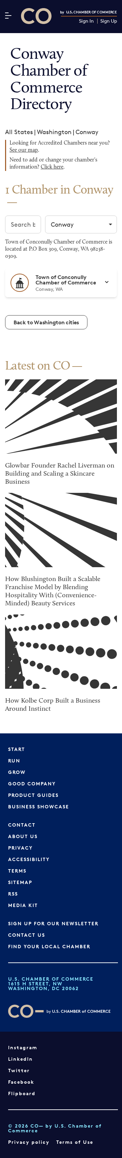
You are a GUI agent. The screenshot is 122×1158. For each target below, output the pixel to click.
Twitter (19, 1070)
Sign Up (108, 21)
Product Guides (33, 795)
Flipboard (22, 1093)
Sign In (86, 21)
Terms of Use (74, 1142)
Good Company (32, 783)
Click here (52, 167)
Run (14, 760)
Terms (17, 871)
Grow (17, 772)
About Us (23, 836)
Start (16, 749)
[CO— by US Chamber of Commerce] (36, 16)
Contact (22, 825)
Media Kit (23, 905)
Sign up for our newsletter (53, 923)
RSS (13, 894)
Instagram (22, 1047)
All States (19, 131)
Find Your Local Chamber (49, 946)
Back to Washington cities (46, 322)
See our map (23, 150)
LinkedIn (20, 1059)
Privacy (20, 848)
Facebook (21, 1082)
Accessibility (29, 859)
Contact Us (26, 935)
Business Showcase (38, 806)
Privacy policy (28, 1142)
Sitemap (20, 882)
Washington (54, 131)
